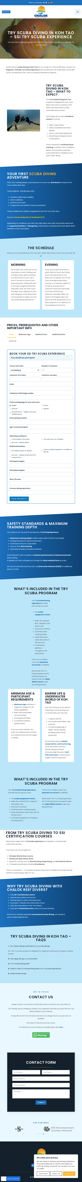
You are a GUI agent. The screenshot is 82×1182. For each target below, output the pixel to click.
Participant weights (17, 470)
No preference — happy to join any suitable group (24, 413)
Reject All (56, 1174)
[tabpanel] (41, 341)
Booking (6, 12)
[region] (56, 1166)
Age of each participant (19, 427)
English (14, 405)
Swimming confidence (18, 436)
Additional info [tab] (58, 334)
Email (12, 384)
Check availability (19, 499)
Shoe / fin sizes (15, 479)
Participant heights (17, 461)
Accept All (69, 1174)
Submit (41, 1102)
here (61, 1027)
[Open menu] (77, 12)
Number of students (49, 366)
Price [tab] (12, 334)
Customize (43, 1174)
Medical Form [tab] (41, 334)
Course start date (16, 366)
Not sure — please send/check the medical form (24, 456)
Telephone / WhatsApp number (22, 393)
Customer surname (49, 375)
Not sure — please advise (20, 442)
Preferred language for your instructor (25, 402)
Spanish (46, 409)
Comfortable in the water (21, 439)
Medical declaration (17, 446)
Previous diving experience (20, 488)
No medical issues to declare (22, 451)
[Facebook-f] (33, 1165)
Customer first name (18, 375)
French (46, 405)
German (15, 409)
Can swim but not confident (53, 439)
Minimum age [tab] (24, 334)
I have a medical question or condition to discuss (58, 450)
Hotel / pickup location (18, 418)
